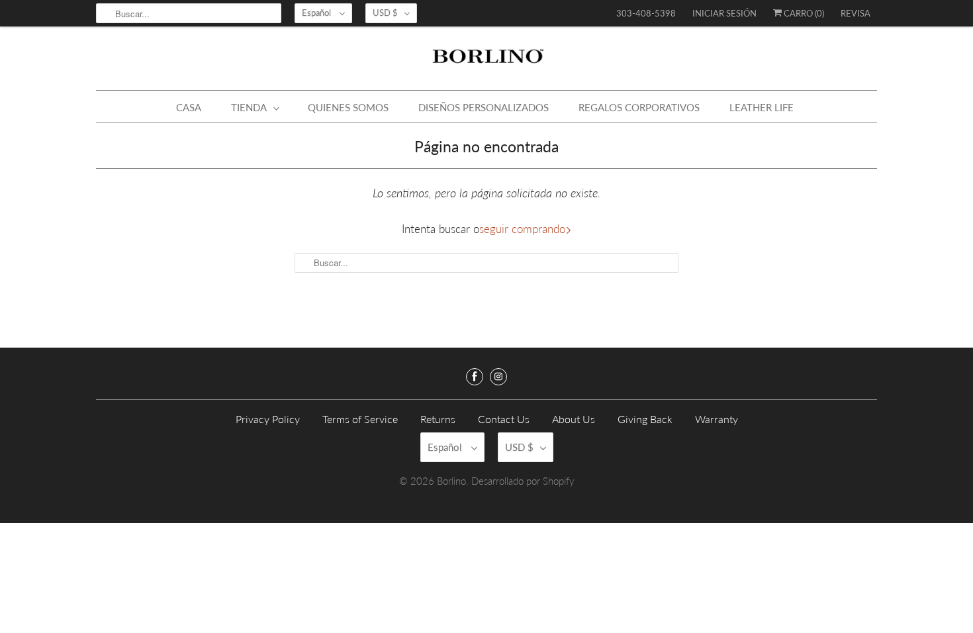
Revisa (855, 13)
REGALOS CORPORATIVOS (639, 107)
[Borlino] (486, 61)
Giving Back (645, 419)
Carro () (803, 13)
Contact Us (504, 419)
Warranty (716, 419)
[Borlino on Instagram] (498, 376)
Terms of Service (360, 419)
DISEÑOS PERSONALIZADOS (483, 107)
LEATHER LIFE (761, 107)
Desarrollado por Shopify (523, 481)
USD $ (385, 12)
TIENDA (249, 107)
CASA (188, 107)
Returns (437, 419)
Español (317, 12)
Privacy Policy (268, 419)
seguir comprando (522, 229)
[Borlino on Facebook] (474, 376)
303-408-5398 (646, 13)
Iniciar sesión (724, 13)
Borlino (451, 481)
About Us (573, 419)
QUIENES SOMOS (348, 107)
